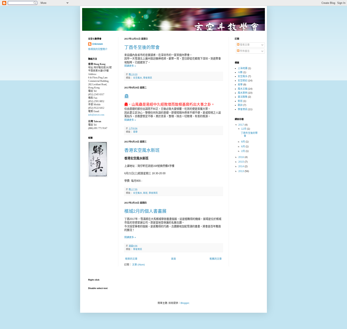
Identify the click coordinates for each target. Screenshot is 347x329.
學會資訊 (147, 78)
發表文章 (244, 44)
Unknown (97, 44)
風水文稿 (242, 88)
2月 (243, 151)
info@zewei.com (96, 114)
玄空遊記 (242, 80)
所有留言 (244, 51)
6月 (243, 146)
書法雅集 (242, 96)
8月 (243, 141)
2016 (241, 157)
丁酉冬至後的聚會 (142, 47)
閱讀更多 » (130, 66)
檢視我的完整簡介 (97, 49)
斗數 (240, 72)
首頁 (173, 258)
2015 (241, 161)
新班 (145, 193)
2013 (241, 171)
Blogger (185, 303)
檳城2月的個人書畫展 (145, 211)
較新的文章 (131, 258)
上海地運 (242, 68)
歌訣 (240, 105)
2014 (241, 166)
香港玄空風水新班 (142, 150)
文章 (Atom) (138, 264)
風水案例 (242, 92)
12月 (244, 128)
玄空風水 (137, 78)
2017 (241, 124)
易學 (135, 132)
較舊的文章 (216, 258)
